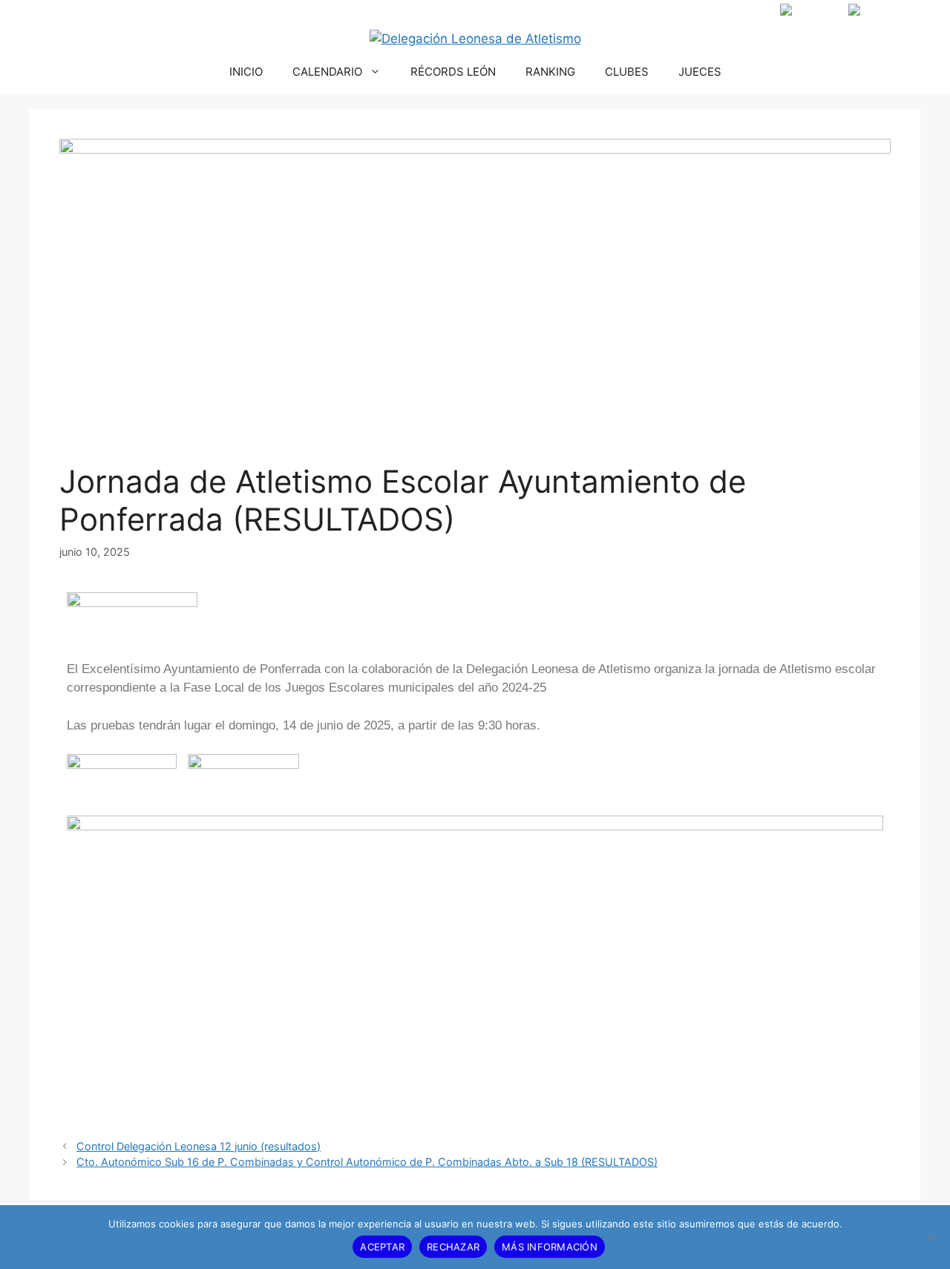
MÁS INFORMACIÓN (549, 1247)
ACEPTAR (382, 1247)
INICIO (246, 72)
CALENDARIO (327, 72)
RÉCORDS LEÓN (453, 72)
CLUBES (627, 72)
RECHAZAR (453, 1247)
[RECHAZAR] (931, 1237)
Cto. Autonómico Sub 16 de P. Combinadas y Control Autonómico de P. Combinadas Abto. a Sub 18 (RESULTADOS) (367, 1161)
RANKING (550, 72)
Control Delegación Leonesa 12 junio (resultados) (198, 1146)
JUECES (699, 72)
